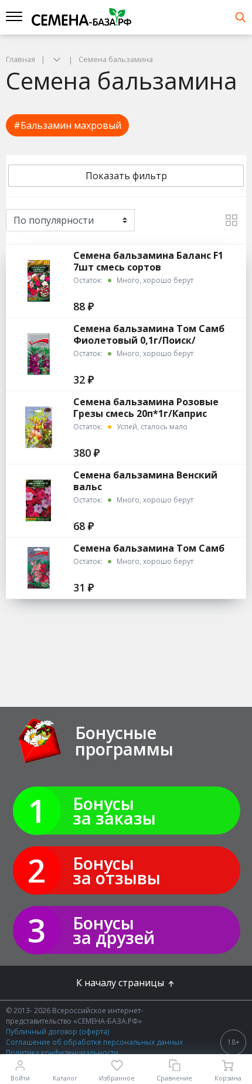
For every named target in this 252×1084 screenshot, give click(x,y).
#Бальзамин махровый (67, 125)
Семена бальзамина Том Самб (148, 548)
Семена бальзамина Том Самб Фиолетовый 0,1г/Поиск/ (148, 334)
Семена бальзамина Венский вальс (145, 481)
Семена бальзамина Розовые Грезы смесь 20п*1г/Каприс (146, 407)
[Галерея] (231, 220)
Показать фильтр (126, 175)
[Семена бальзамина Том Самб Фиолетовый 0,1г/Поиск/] (38, 354)
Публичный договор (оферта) (57, 1032)
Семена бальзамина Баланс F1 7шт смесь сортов (148, 261)
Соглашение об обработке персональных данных (94, 1042)
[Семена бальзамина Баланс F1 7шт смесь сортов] (38, 281)
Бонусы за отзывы (117, 870)
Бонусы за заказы (114, 810)
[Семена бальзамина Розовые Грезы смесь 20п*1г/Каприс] (38, 427)
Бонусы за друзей (114, 930)
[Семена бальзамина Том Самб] (38, 568)
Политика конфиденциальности (62, 1053)
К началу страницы (121, 982)
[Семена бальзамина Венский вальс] (38, 500)
